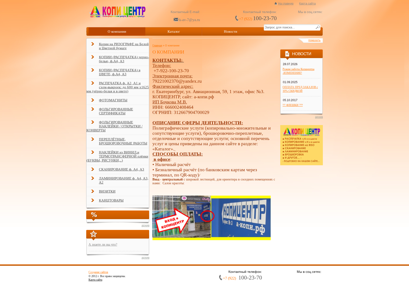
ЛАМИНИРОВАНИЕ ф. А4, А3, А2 (123, 180)
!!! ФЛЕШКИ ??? (293, 105)
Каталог (174, 31)
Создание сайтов (98, 272)
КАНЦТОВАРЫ (111, 200)
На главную (285, 3)
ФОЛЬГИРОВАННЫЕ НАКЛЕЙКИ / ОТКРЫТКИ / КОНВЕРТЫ (114, 126)
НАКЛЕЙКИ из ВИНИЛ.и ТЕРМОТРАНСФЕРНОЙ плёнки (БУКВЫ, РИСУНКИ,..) (117, 156)
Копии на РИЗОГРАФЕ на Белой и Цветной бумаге (124, 46)
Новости (230, 31)
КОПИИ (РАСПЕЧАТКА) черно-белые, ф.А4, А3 (124, 59)
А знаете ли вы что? (103, 244)
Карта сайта (307, 3)
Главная (157, 45)
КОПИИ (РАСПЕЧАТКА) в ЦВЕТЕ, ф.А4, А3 (119, 72)
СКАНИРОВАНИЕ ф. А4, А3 (121, 169)
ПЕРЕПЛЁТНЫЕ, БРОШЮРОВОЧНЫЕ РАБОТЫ (123, 141)
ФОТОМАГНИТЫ (113, 100)
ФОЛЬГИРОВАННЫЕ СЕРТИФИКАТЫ (116, 111)
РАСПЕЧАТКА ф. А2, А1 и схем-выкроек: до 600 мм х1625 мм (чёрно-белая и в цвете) (117, 87)
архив (145, 225)
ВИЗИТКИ (107, 191)
